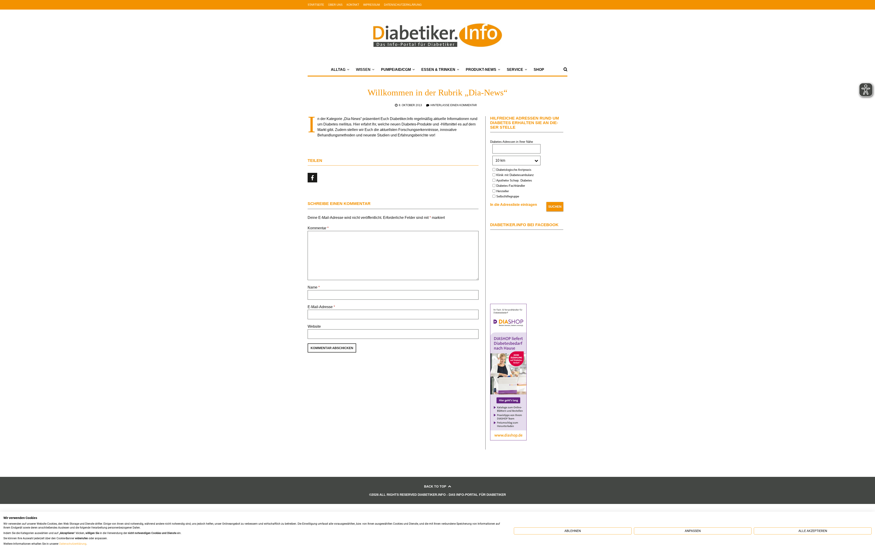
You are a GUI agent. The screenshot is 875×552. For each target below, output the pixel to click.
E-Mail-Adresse (321, 307)
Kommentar (318, 228)
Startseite (316, 4)
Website (314, 326)
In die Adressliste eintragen (513, 205)
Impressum (371, 4)
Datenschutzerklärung (403, 4)
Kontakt (353, 4)
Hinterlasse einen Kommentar (453, 105)
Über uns (335, 4)
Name (314, 287)
